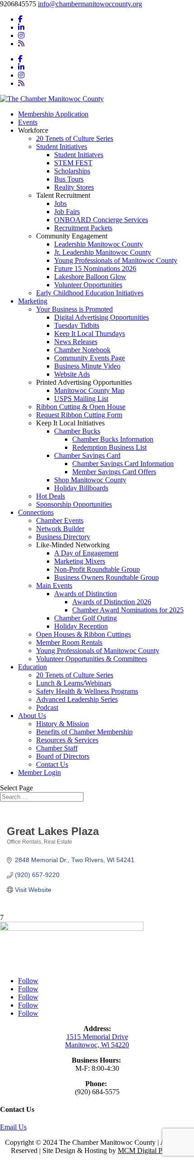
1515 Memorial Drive (97, 1037)
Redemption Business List (109, 447)
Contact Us (52, 764)
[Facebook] (20, 19)
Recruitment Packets (83, 228)
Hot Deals (50, 496)
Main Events (54, 585)
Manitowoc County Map (89, 390)
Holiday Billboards (81, 488)
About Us (32, 715)
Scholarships (72, 171)
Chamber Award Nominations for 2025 (128, 610)
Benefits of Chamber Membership (84, 732)
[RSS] (21, 43)
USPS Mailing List (81, 398)
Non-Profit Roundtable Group (97, 569)
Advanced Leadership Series (77, 699)
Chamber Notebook (82, 350)
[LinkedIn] (21, 27)
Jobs (60, 203)
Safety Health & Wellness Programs (87, 691)
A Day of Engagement (86, 553)
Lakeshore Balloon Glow (90, 276)
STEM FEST (73, 163)
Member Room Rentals (69, 642)
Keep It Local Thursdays (89, 333)
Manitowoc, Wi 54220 (97, 1045)
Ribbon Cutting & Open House (80, 407)
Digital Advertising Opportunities (101, 317)
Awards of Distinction (85, 593)
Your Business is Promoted (74, 309)
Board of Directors (62, 756)
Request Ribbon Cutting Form (79, 415)
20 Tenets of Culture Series (74, 138)
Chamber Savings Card (87, 455)
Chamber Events (59, 520)
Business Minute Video (87, 366)
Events (27, 122)
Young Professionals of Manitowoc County (115, 260)
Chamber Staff (57, 748)
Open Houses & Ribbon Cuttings (83, 634)
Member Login (39, 772)
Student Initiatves (78, 155)
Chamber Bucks (77, 431)
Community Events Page (89, 358)
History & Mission (62, 724)
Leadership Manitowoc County (98, 244)
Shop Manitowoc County (90, 480)
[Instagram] (21, 35)
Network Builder (60, 528)
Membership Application (53, 114)
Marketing (32, 301)
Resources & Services (67, 740)
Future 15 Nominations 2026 (95, 268)
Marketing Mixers (79, 561)
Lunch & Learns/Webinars (73, 683)
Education (32, 667)
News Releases (75, 341)
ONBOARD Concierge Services (101, 220)
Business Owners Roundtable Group (106, 577)
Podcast (47, 707)
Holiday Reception (81, 626)
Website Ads (72, 374)
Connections (36, 512)
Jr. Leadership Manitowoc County (102, 252)
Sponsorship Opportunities (74, 504)
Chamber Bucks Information (112, 439)
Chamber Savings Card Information (123, 463)
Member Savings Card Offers (114, 472)
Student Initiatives (61, 146)
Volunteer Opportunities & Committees (91, 659)
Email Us (13, 1127)
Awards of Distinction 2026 (111, 602)
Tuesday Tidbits (76, 325)
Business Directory (63, 537)
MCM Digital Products (150, 1150)
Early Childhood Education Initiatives (89, 293)
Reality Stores (74, 187)
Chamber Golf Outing (85, 618)
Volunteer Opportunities (88, 285)
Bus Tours (68, 179)
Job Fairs (67, 211)
